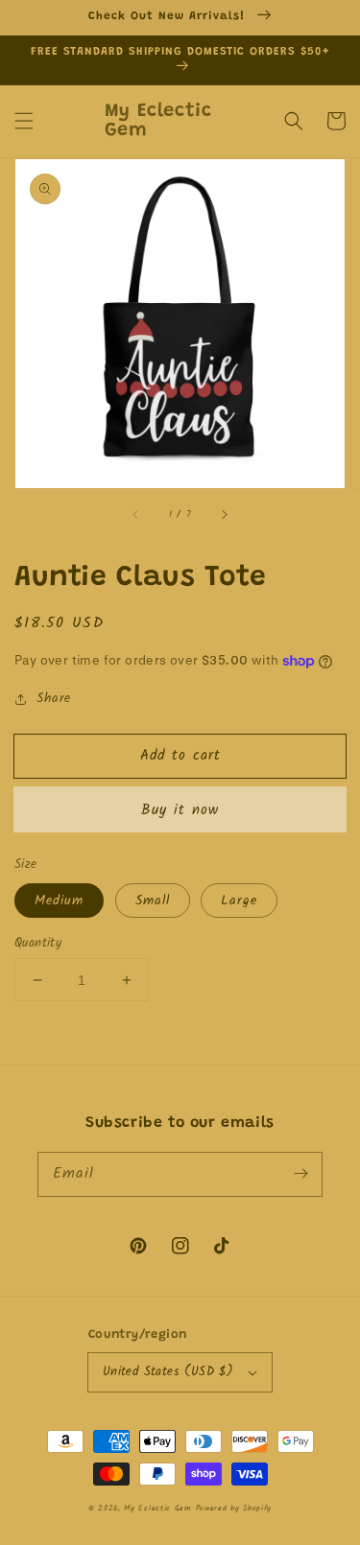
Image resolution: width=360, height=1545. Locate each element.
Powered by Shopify (234, 1508)
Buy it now (180, 810)
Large (239, 900)
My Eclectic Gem (157, 1508)
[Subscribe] (300, 1174)
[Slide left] (136, 515)
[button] (24, 121)
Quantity (37, 943)
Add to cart (180, 755)
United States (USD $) (168, 1372)
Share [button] (53, 698)
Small (152, 900)
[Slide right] (224, 515)
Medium (59, 900)
